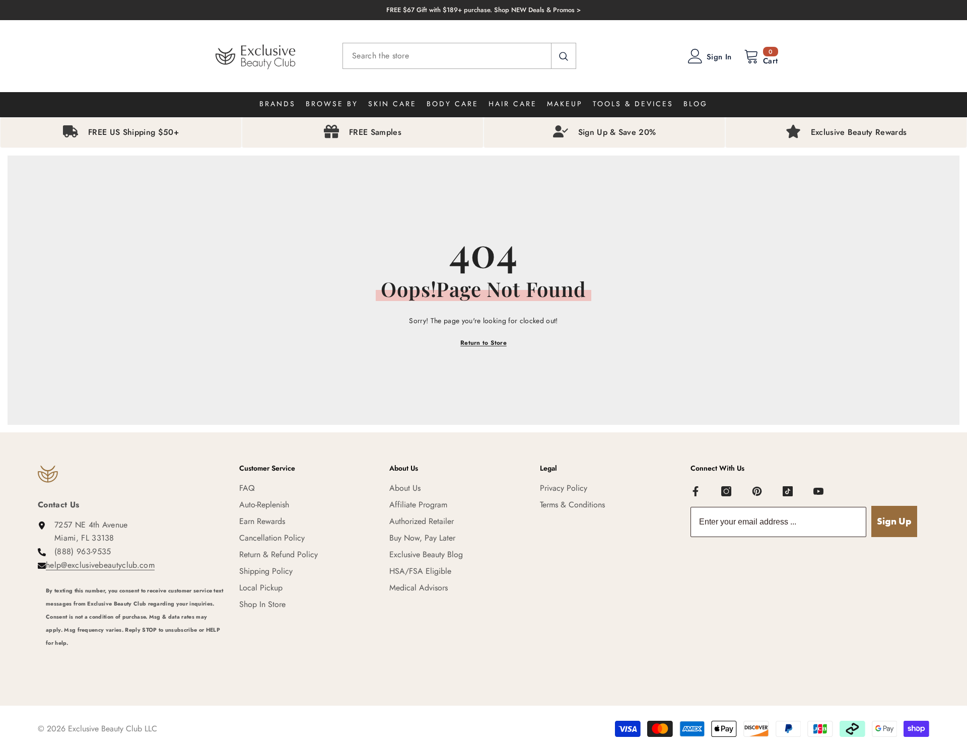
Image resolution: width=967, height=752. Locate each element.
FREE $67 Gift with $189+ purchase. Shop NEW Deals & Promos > (483, 10)
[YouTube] (818, 491)
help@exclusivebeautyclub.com (100, 565)
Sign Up (894, 521)
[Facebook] (695, 491)
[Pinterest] (757, 491)
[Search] (459, 56)
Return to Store (483, 342)
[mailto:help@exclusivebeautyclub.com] (135, 656)
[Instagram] (726, 491)
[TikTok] (787, 491)
